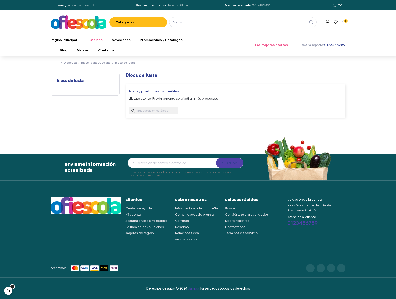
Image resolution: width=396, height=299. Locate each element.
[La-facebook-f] (310, 268)
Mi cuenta (133, 214)
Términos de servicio (241, 233)
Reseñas (182, 227)
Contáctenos (235, 227)
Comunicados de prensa (194, 214)
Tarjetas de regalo (139, 233)
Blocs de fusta (70, 80)
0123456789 (302, 223)
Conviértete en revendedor (246, 214)
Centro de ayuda (138, 208)
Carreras (182, 220)
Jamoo (193, 288)
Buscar (230, 208)
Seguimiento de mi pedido (146, 220)
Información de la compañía (196, 208)
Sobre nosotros (237, 220)
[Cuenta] (327, 22)
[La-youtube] (341, 268)
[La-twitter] (321, 268)
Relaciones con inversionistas (187, 236)
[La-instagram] (331, 268)
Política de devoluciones (144, 227)
